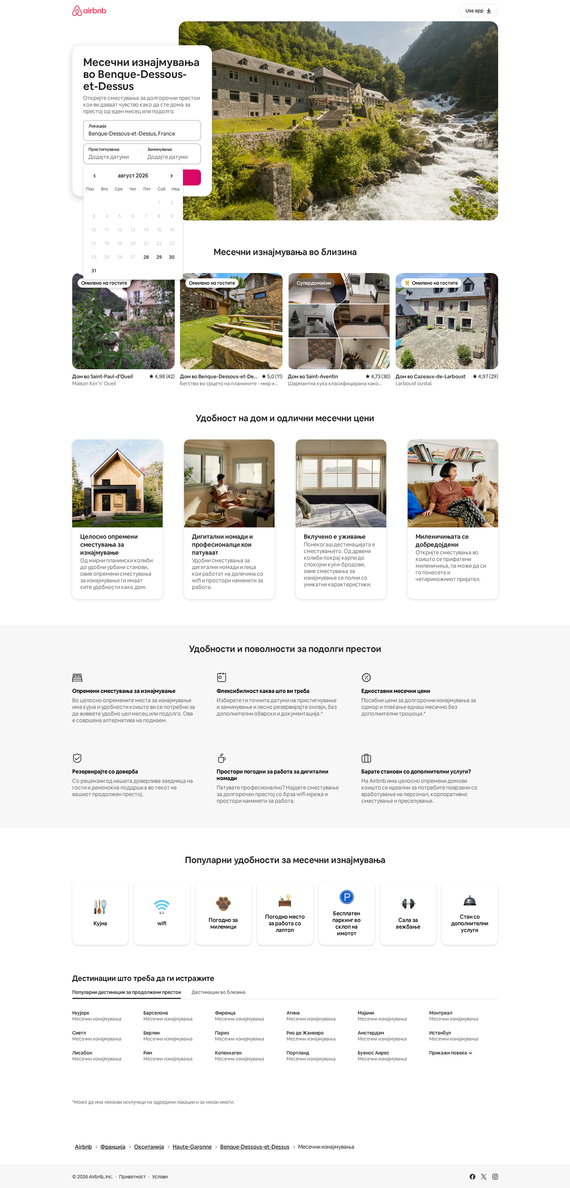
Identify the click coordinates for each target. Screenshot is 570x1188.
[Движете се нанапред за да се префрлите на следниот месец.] (171, 176)
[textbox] (113, 157)
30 (172, 257)
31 (94, 271)
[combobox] (142, 134)
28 (146, 257)
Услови (160, 1177)
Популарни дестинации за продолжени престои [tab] (126, 992)
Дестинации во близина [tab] (219, 992)
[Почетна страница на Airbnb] (89, 10)
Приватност (132, 1177)
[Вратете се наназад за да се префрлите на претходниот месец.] (95, 176)
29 (159, 257)
